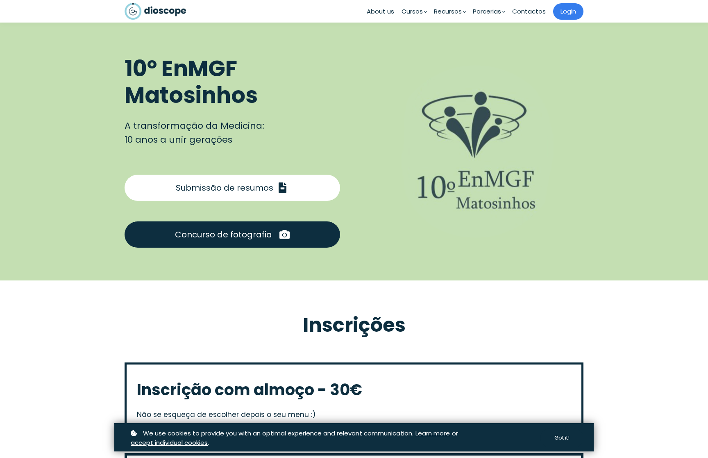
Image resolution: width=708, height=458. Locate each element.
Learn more (432, 433)
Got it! (562, 438)
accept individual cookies (169, 442)
